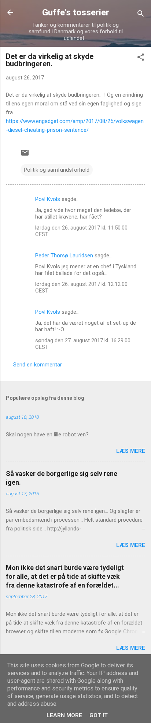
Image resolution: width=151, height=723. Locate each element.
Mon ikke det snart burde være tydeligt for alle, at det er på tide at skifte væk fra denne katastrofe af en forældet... (65, 576)
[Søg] (140, 15)
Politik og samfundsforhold (56, 170)
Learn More (64, 715)
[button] (140, 58)
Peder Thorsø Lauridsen (64, 255)
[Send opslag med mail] (25, 155)
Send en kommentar (37, 364)
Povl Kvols (47, 199)
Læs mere (130, 451)
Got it (98, 715)
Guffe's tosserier (75, 12)
